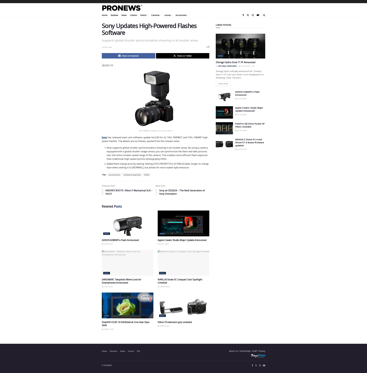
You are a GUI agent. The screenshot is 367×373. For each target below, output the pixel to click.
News (124, 15)
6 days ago (108, 287)
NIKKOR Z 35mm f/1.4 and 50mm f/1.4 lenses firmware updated (249, 142)
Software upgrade (132, 174)
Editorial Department (227, 66)
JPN (138, 351)
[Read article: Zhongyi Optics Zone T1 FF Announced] (240, 46)
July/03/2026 (245, 66)
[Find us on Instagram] (253, 15)
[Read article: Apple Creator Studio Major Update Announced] (183, 223)
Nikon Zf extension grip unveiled (175, 322)
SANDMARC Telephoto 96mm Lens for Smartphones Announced (121, 281)
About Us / (234, 351)
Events (143, 15)
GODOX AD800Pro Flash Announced (120, 240)
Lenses (167, 15)
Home (105, 15)
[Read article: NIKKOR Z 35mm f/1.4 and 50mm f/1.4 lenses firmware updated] (224, 144)
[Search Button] (264, 15)
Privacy (262, 351)
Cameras (155, 15)
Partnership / (246, 351)
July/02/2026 (241, 99)
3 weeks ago (108, 329)
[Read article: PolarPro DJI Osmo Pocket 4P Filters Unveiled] (224, 128)
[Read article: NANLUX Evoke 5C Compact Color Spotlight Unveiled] (183, 263)
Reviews (114, 15)
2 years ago (107, 47)
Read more (224, 83)
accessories (114, 174)
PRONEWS (108, 365)
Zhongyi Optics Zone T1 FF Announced (235, 62)
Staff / (255, 351)
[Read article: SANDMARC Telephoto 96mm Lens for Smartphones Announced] (127, 263)
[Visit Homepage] (122, 8)
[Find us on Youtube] (258, 15)
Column (133, 15)
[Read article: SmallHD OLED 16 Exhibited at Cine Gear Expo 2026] (127, 305)
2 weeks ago (164, 287)
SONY (146, 174)
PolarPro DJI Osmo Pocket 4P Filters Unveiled (250, 125)
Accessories (181, 15)
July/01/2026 (241, 130)
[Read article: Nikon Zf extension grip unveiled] (183, 305)
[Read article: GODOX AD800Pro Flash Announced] (127, 223)
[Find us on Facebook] (243, 15)
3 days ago (108, 244)
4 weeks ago (164, 326)
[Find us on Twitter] (248, 15)
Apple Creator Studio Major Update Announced (182, 240)
